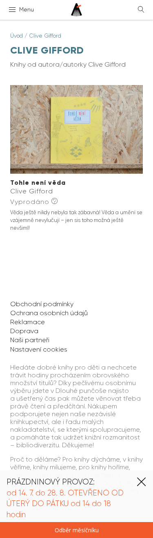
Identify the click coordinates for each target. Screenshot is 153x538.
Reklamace (27, 322)
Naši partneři (29, 340)
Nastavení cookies (38, 349)
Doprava (24, 331)
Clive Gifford (45, 35)
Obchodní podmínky (41, 304)
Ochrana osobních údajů (49, 313)
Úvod (16, 35)
